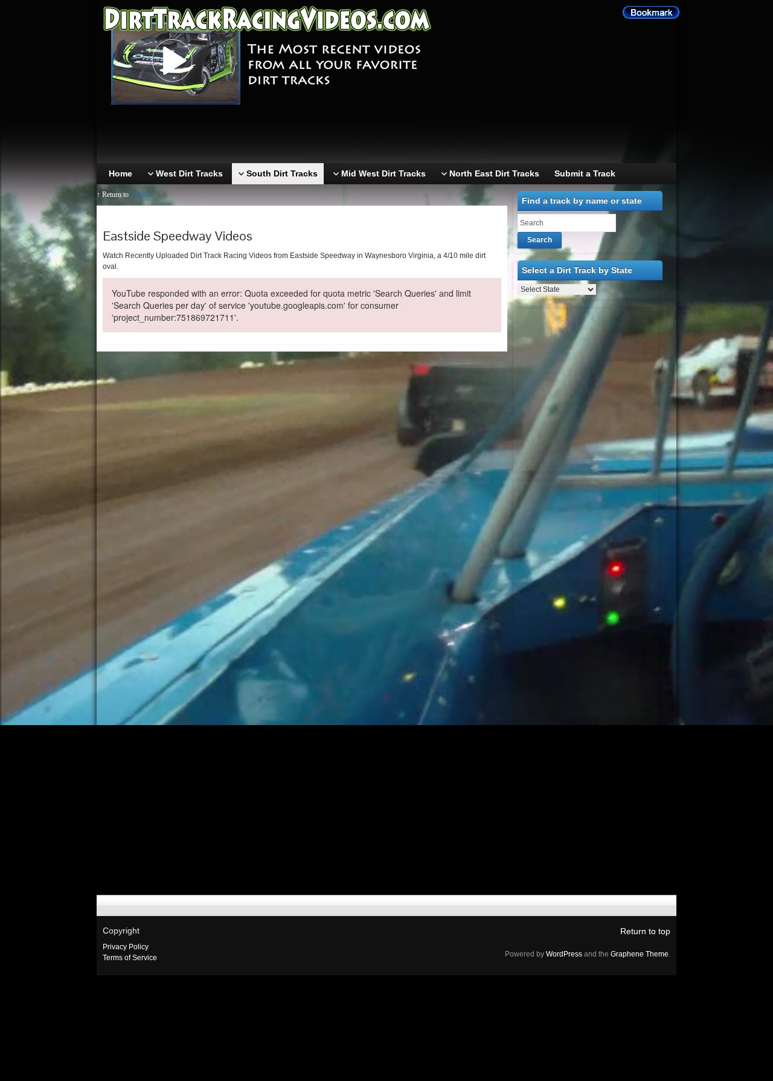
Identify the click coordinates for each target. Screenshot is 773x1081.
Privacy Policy (126, 947)
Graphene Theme (640, 954)
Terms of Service (130, 958)
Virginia (141, 194)
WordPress (564, 954)
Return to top (645, 931)
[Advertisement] (389, 136)
